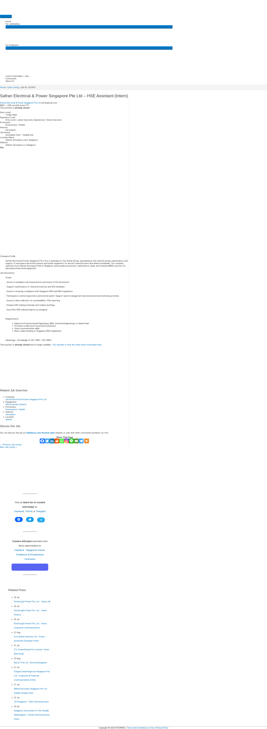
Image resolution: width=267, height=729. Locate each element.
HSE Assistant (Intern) (16, 404)
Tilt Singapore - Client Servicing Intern (31, 701)
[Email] (76, 441)
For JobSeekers (13, 24)
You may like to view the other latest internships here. (77, 344)
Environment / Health (15, 409)
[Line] (71, 441)
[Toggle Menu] (89, 27)
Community (11, 78)
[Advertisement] (64, 233)
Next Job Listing (9, 447)
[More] (87, 441)
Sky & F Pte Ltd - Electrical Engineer (30, 662)
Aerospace (11, 414)
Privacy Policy (162, 727)
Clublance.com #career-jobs (40, 433)
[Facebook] (42, 441)
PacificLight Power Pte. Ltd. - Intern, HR (32, 601)
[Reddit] (56, 441)
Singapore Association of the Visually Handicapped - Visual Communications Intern (32, 714)
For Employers (12, 45)
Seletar (9, 419)
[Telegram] (81, 441)
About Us (10, 81)
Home (8, 21)
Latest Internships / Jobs (17, 76)
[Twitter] (47, 441)
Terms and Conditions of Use (140, 727)
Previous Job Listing (10, 444)
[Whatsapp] (61, 441)
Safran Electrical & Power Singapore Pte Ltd (20, 103)
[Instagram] (66, 441)
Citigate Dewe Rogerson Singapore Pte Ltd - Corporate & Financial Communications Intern (32, 675)
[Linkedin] (52, 441)
